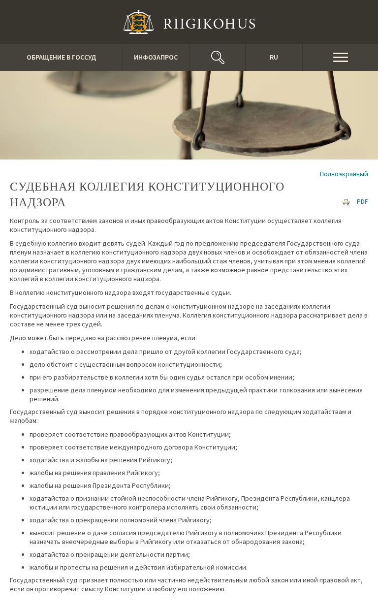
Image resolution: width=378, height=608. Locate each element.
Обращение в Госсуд (61, 57)
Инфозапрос (156, 57)
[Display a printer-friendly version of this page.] (346, 201)
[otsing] (217, 57)
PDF (362, 201)
